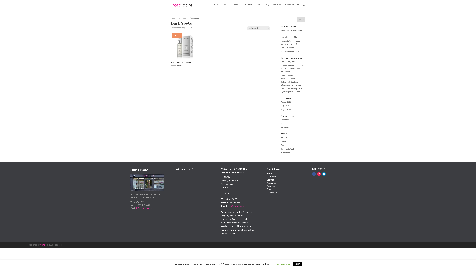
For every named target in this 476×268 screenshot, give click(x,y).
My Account (289, 5)
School (236, 5)
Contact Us (272, 192)
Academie (271, 182)
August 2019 (286, 110)
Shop (258, 5)
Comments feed (287, 149)
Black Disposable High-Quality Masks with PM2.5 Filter (292, 68)
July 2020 (285, 106)
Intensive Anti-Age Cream (291, 85)
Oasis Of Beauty (287, 48)
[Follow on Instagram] (319, 174)
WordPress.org (287, 153)
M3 (282, 124)
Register (284, 137)
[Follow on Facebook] (314, 174)
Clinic (225, 5)
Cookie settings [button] (283, 264)
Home (216, 5)
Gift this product (183, 72)
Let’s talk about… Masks (290, 37)
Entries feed (286, 145)
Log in (283, 141)
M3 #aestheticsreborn (290, 52)
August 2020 (286, 102)
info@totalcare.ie (144, 208)
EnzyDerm (291, 62)
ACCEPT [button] (297, 264)
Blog (267, 5)
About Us (277, 5)
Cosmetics (271, 179)
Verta (42, 245)
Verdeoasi (285, 127)
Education (285, 120)
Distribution (247, 5)
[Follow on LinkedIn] (324, 174)
